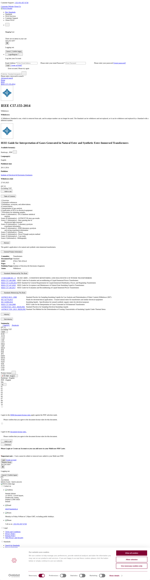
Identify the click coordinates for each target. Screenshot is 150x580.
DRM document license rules (20, 415)
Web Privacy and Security (14, 538)
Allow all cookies (131, 553)
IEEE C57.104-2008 (8, 304)
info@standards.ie (11, 509)
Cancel (8, 51)
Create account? (16, 65)
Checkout (7, 445)
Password (85, 63)
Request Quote (6, 462)
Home (3, 80)
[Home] (6, 8)
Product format (6, 373)
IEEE (3, 82)
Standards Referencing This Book (14, 293)
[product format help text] (14, 372)
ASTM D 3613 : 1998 (9, 297)
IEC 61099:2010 (7, 302)
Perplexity (15, 325)
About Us (17, 6)
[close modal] (7, 43)
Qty (2, 382)
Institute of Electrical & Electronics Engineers (16, 175)
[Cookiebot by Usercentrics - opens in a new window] (14, 575)
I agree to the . (14, 432)
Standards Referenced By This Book (15, 273)
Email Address (31, 63)
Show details (114, 576)
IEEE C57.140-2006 (8, 280)
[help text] (15, 152)
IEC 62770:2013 (7, 300)
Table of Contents (9, 196)
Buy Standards (10, 12)
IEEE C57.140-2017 (8, 288)
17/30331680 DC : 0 (8, 278)
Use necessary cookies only (131, 566)
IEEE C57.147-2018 (8, 285)
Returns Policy (10, 536)
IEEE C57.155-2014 (8, 84)
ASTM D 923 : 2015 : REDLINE (13, 307)
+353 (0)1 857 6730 (21, 3)
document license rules (18, 432)
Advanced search (7, 78)
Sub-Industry (8, 319)
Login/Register (12, 54)
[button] (4, 331)
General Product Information (13, 252)
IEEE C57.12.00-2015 (9, 283)
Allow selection (132, 559)
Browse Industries (11, 547)
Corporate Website (7, 6)
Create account (11, 460)
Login (8, 65)
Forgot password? (119, 63)
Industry (6, 314)
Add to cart (8, 191)
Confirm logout (17, 51)
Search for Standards (12, 545)
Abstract (6, 243)
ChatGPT (6, 325)
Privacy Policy (10, 534)
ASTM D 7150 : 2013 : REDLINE (13, 309)
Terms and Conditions (13, 532)
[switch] (63, 575)
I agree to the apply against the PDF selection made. (29, 415)
